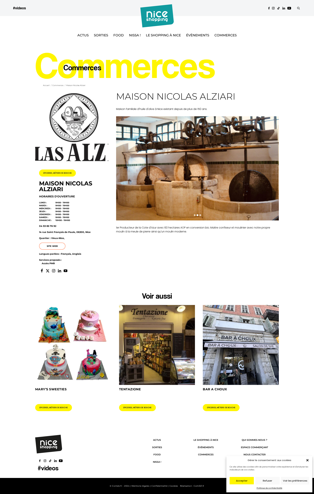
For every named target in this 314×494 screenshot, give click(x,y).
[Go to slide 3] (200, 215)
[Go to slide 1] (195, 215)
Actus (83, 35)
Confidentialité (159, 486)
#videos (19, 8)
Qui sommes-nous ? (254, 439)
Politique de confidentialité (269, 488)
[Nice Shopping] (157, 8)
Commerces (225, 35)
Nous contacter (255, 454)
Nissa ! (135, 35)
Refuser (267, 480)
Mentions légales (140, 486)
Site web (52, 246)
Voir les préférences (295, 480)
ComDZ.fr (199, 486)
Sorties (101, 35)
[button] (307, 460)
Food (118, 35)
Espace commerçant (254, 447)
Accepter (241, 480)
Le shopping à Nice (163, 35)
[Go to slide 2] (197, 215)
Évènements (197, 35)
